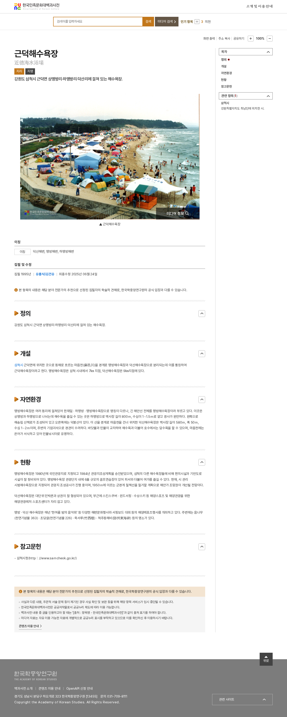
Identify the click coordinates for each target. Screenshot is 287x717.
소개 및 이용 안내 (259, 6)
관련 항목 (228, 96)
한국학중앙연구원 (35, 675)
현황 (223, 80)
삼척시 (18, 365)
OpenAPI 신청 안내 (79, 689)
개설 (223, 66)
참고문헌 (226, 86)
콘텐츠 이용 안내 (29, 626)
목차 (224, 52)
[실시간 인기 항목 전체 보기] (197, 21)
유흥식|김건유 (45, 274)
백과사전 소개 (23, 689)
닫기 (201, 313)
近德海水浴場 (29, 62)
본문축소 (270, 38)
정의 (223, 59)
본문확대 (251, 38)
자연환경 (226, 73)
